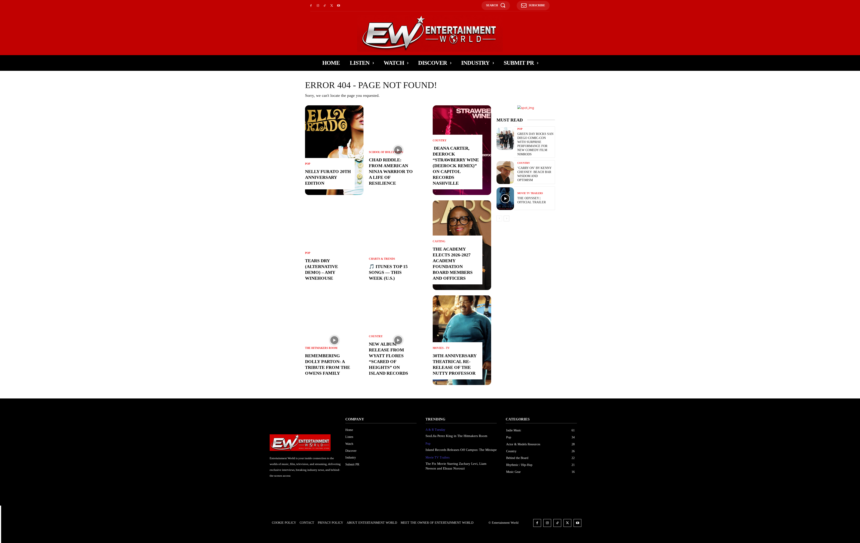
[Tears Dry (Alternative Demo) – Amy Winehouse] (334, 245)
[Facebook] (311, 5)
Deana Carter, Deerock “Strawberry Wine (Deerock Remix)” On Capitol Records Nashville (456, 166)
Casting (439, 241)
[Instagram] (318, 5)
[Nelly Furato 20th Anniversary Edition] (334, 150)
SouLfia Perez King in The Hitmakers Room (456, 436)
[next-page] (506, 218)
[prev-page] (499, 218)
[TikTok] (324, 5)
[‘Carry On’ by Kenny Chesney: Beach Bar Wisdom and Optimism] (505, 172)
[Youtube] (338, 5)
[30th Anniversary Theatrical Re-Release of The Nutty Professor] (462, 340)
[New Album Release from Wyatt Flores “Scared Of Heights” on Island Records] (398, 340)
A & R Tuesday (435, 429)
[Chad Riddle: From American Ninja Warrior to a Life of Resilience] (398, 150)
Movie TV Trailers (530, 193)
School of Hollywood (386, 152)
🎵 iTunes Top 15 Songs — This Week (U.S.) (388, 272)
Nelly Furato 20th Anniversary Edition (328, 177)
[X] (331, 5)
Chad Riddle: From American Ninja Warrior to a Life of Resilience (391, 171)
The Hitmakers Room (321, 348)
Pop (307, 163)
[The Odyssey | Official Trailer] (505, 198)
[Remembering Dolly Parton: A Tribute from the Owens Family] (334, 340)
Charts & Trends (382, 258)
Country (376, 336)
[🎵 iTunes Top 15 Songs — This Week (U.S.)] (398, 245)
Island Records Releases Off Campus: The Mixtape (461, 450)
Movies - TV (441, 348)
